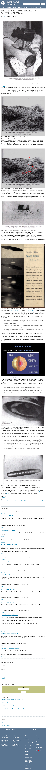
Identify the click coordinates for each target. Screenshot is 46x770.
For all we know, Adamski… (10, 615)
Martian (43, 500)
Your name (3, 665)
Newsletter (38, 735)
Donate (37, 738)
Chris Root (4, 16)
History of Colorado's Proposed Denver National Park (12, 699)
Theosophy (35, 500)
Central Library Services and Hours (5, 745)
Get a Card (27, 765)
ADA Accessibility (39, 747)
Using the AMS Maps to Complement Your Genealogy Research (14, 711)
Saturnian (3, 501)
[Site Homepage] (10, 3)
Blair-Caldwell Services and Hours (16, 745)
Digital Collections (28, 735)
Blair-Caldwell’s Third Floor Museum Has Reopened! (12, 705)
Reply (2, 522)
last (4, 86)
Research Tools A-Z (28, 732)
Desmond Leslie (11, 500)
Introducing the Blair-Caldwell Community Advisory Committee (14, 708)
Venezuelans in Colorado (7, 714)
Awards (37, 732)
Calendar (26, 751)
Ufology (25, 500)
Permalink (3, 513)
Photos (25, 7)
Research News (4, 497)
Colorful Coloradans (6, 725)
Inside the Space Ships (14, 310)
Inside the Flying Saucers (30, 310)
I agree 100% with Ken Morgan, (10, 648)
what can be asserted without (9, 633)
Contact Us (41, 7)
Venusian (39, 500)
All (2, 722)
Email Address (23, 687)
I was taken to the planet (8, 574)
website (7, 493)
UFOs (22, 500)
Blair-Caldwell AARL (33, 7)
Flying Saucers (18, 500)
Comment (3, 669)
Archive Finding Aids (29, 742)
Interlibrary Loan (28, 768)
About (4, 7)
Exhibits (26, 754)
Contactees (30, 500)
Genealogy (20, 7)
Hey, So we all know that (8, 589)
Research (9, 7)
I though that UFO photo (8, 516)
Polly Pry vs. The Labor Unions (8, 702)
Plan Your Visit (28, 748)
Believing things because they (11, 562)
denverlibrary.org (28, 757)
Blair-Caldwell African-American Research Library (28, 761)
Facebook (39, 491)
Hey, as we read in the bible (9, 544)
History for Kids (28, 745)
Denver (14, 7)
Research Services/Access (28, 739)
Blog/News (38, 741)
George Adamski (4, 500)
